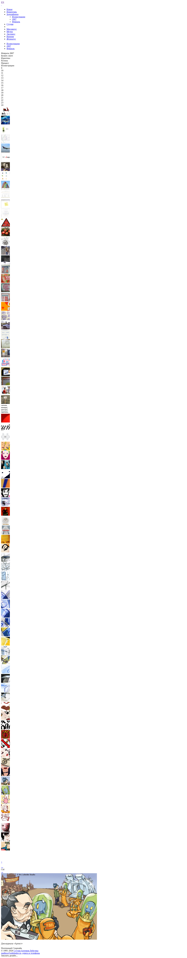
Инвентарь (12, 12)
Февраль (16, 22)
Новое (9, 9)
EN (2, 2)
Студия (10, 24)
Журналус (11, 39)
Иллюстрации (18, 17)
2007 (14, 19)
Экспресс (11, 34)
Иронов (10, 36)
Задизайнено (12, 14)
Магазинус (12, 29)
